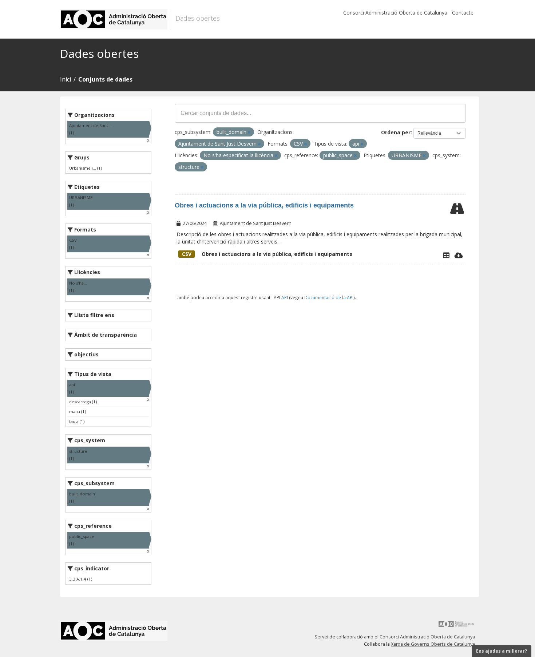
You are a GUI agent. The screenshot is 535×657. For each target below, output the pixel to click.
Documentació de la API (328, 297)
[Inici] (115, 19)
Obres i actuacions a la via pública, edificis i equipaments (264, 205)
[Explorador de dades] (446, 255)
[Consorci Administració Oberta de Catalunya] (456, 627)
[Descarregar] (459, 255)
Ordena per (396, 132)
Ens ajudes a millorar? (501, 651)
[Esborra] (249, 132)
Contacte (462, 12)
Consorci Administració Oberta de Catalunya (395, 12)
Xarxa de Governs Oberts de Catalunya (433, 644)
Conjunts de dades (105, 79)
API (284, 297)
